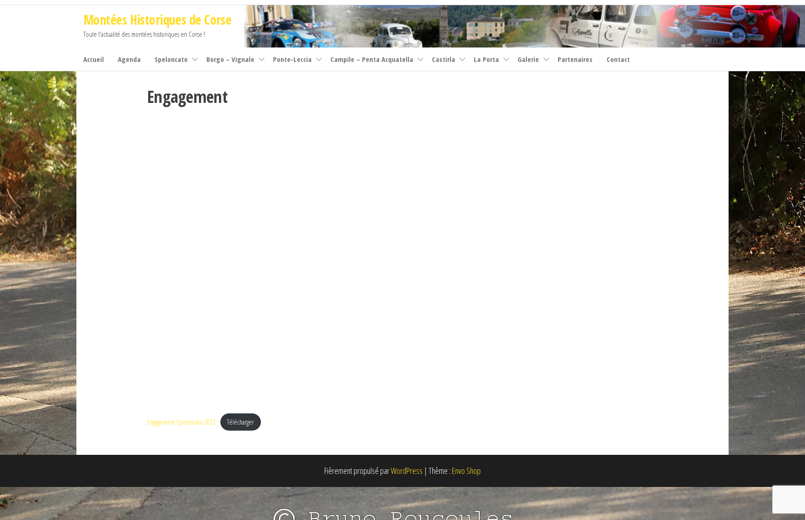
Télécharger (240, 422)
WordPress (407, 470)
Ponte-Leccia (292, 59)
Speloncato (171, 59)
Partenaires (575, 59)
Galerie (528, 59)
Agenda (129, 59)
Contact (618, 59)
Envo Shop (466, 470)
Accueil (93, 59)
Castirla (443, 59)
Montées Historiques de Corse (157, 19)
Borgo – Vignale (230, 59)
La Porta (486, 59)
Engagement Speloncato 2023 (181, 422)
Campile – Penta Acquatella (371, 59)
